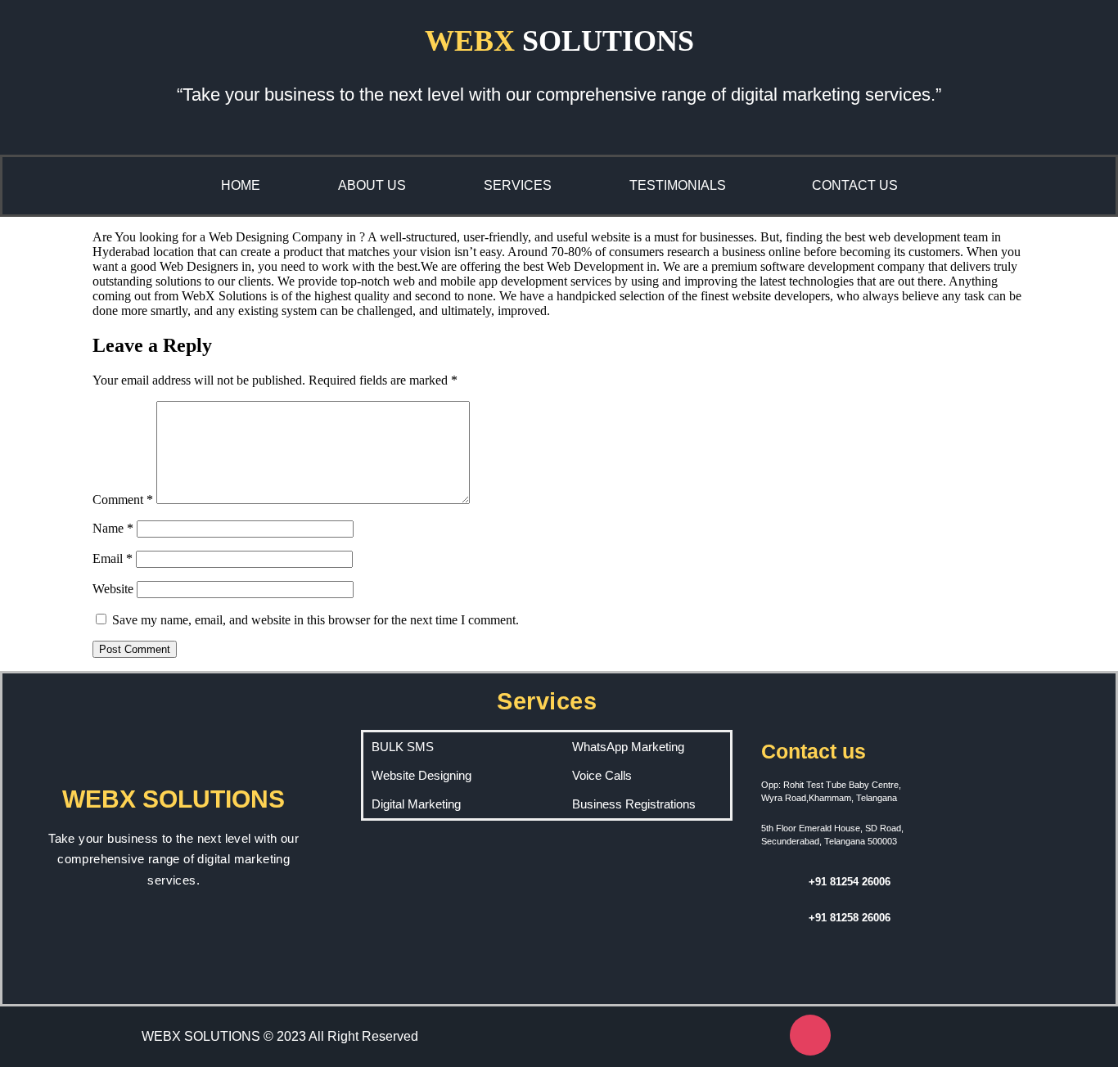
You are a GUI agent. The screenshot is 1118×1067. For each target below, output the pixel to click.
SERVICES (518, 185)
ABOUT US (372, 185)
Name (112, 528)
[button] (681, 186)
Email (112, 558)
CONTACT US (855, 185)
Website (112, 589)
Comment (122, 499)
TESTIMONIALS (677, 185)
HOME (240, 185)
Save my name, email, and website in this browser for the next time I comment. (315, 620)
